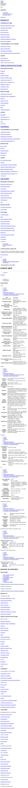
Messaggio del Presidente (6, 766)
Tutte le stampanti (4, 58)
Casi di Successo (4, 117)
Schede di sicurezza (5, 150)
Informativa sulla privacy (6, 772)
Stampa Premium (4, 119)
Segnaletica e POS (4, 650)
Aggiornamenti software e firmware (8, 173)
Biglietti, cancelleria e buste (6, 77)
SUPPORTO (5, 127)
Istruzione (3, 98)
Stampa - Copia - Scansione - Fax (7, 82)
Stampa (4, 289)
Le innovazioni (4, 209)
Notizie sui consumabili (5, 48)
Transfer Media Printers (5, 607)
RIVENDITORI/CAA (8, 14)
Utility (2, 121)
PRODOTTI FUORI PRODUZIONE (11, 261)
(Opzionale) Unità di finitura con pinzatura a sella (13, 293)
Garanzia (2, 162)
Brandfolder (3, 114)
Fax (4, 291)
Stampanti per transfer (5, 34)
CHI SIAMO (5, 179)
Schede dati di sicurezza (8, 582)
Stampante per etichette (5, 94)
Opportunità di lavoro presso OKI (7, 728)
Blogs (2, 216)
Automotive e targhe (5, 86)
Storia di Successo (4, 60)
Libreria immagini (4, 763)
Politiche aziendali (4, 737)
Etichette (2, 73)
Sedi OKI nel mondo (5, 721)
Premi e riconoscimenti (5, 221)
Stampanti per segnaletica (6, 41)
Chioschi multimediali (5, 109)
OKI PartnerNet (4, 200)
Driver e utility (6, 576)
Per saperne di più (4, 254)
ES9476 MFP (6, 280)
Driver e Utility (4, 146)
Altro (2, 202)
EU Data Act (3, 155)
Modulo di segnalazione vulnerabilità (8, 171)
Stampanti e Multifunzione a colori (8, 25)
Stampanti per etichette (5, 36)
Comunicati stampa (4, 214)
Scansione (5, 290)
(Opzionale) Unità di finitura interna (10, 295)
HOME (4, 259)
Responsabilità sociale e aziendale (7, 191)
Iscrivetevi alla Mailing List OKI (7, 228)
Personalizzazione (4, 89)
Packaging (3, 71)
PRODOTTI (5, 20)
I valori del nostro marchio (6, 207)
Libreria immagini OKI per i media (8, 230)
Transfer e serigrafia (5, 75)
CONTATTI (5, 12)
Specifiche (3, 274)
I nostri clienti (3, 188)
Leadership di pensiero (5, 223)
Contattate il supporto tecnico (7, 702)
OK (1, 257)
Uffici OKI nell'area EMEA (6, 193)
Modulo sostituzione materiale (7, 169)
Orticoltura (3, 105)
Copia (4, 368)
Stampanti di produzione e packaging (8, 39)
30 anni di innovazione (5, 186)
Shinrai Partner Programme (6, 197)
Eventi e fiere (3, 759)
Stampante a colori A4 (5, 84)
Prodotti (4, 260)
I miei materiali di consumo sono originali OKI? (10, 53)
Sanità (2, 107)
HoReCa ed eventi (4, 100)
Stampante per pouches (5, 80)
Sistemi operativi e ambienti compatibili (9, 164)
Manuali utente (4, 153)
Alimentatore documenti (8, 292)
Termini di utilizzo (4, 770)
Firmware (2, 148)
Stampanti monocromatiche (6, 27)
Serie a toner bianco (5, 32)
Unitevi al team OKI (5, 195)
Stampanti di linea (4, 30)
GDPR (2, 743)
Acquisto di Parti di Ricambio (7, 141)
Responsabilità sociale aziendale (7, 723)
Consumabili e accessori (5, 46)
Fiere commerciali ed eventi (6, 219)
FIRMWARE (6, 579)
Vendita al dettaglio (4, 103)
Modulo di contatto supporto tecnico (8, 167)
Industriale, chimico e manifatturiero (8, 96)
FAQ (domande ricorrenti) (6, 160)
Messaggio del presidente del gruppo (8, 225)
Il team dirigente (4, 719)
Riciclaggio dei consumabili (6, 51)
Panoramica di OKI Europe (6, 184)
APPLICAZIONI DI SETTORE (11, 65)
